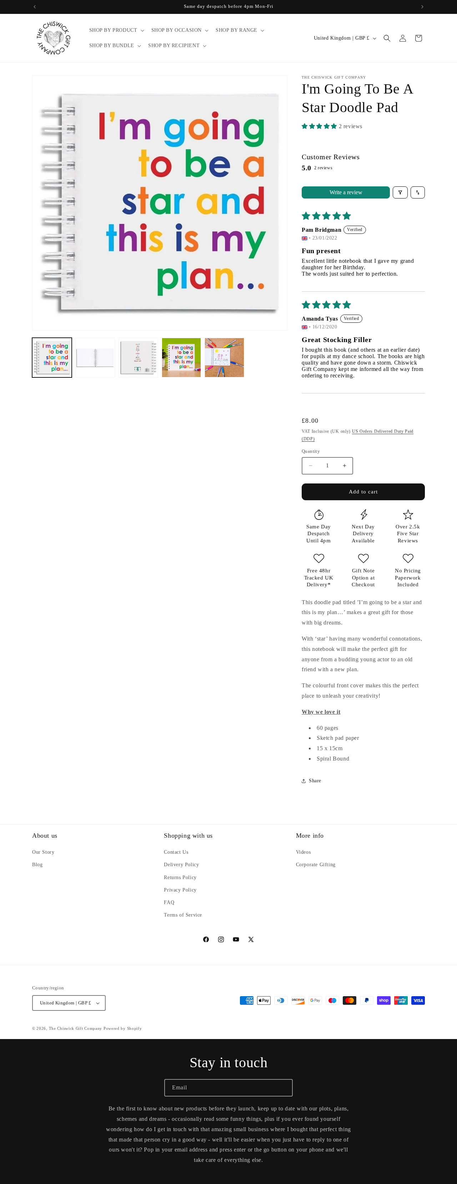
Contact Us (176, 852)
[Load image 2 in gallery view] (95, 357)
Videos (303, 852)
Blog (37, 864)
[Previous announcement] (34, 7)
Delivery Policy (181, 864)
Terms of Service (183, 915)
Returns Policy (180, 877)
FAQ (169, 902)
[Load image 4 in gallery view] (181, 357)
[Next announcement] (422, 7)
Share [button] (315, 780)
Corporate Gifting (316, 864)
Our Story (43, 852)
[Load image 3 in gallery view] (138, 357)
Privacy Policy (180, 890)
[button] (116, 30)
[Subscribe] (284, 1088)
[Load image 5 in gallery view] (224, 357)
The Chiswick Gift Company (75, 1028)
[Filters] (400, 192)
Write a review (346, 192)
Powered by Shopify (123, 1028)
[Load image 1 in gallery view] (52, 357)
